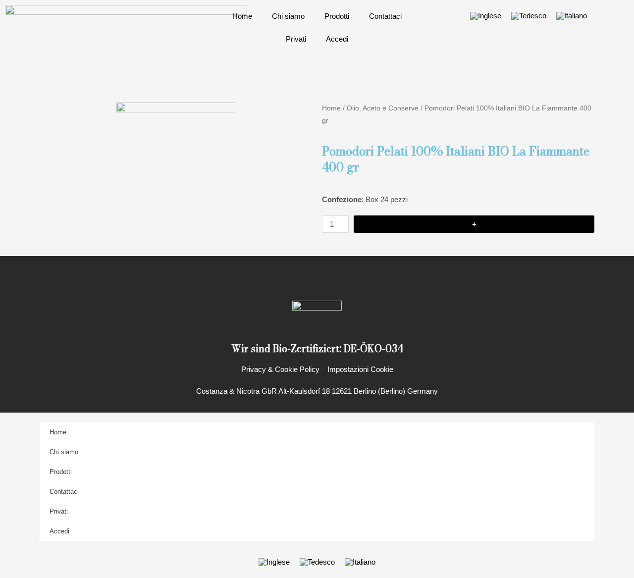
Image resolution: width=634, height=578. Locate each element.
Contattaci (385, 16)
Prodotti (336, 16)
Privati (296, 39)
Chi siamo (288, 16)
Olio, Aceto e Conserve (383, 108)
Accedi (337, 39)
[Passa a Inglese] (485, 16)
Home (242, 16)
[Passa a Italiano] (571, 16)
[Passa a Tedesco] (528, 16)
